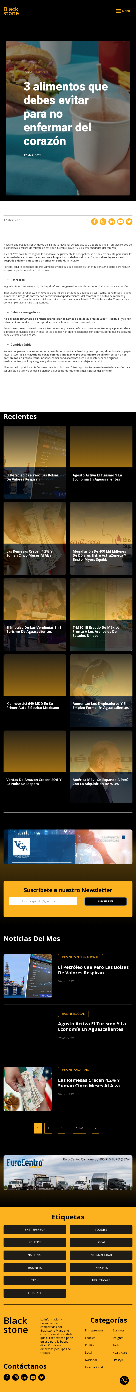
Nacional (83, 1070)
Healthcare (41, 72)
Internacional (87, 957)
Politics (89, 1345)
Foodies (90, 1338)
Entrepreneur (94, 1330)
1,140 (79, 1128)
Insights (117, 1338)
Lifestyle (118, 1360)
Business (69, 957)
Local (80, 1014)
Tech (115, 1345)
